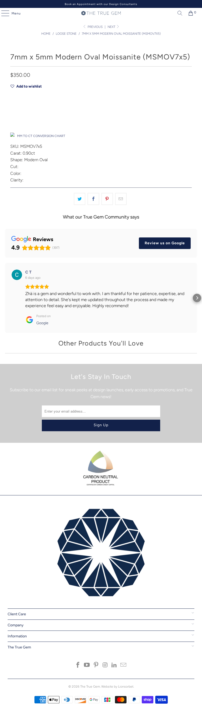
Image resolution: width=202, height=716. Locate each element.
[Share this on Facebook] (93, 199)
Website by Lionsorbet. (117, 686)
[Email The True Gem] (124, 665)
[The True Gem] (101, 13)
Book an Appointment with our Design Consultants (101, 4)
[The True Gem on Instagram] (105, 665)
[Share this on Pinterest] (107, 199)
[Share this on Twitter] (79, 199)
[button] (5, 298)
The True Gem (90, 686)
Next (112, 27)
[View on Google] (17, 275)
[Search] (178, 13)
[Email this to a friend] (121, 199)
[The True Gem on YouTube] (87, 665)
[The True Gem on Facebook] (78, 665)
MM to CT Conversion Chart (41, 136)
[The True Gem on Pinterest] (96, 665)
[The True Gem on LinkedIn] (114, 665)
